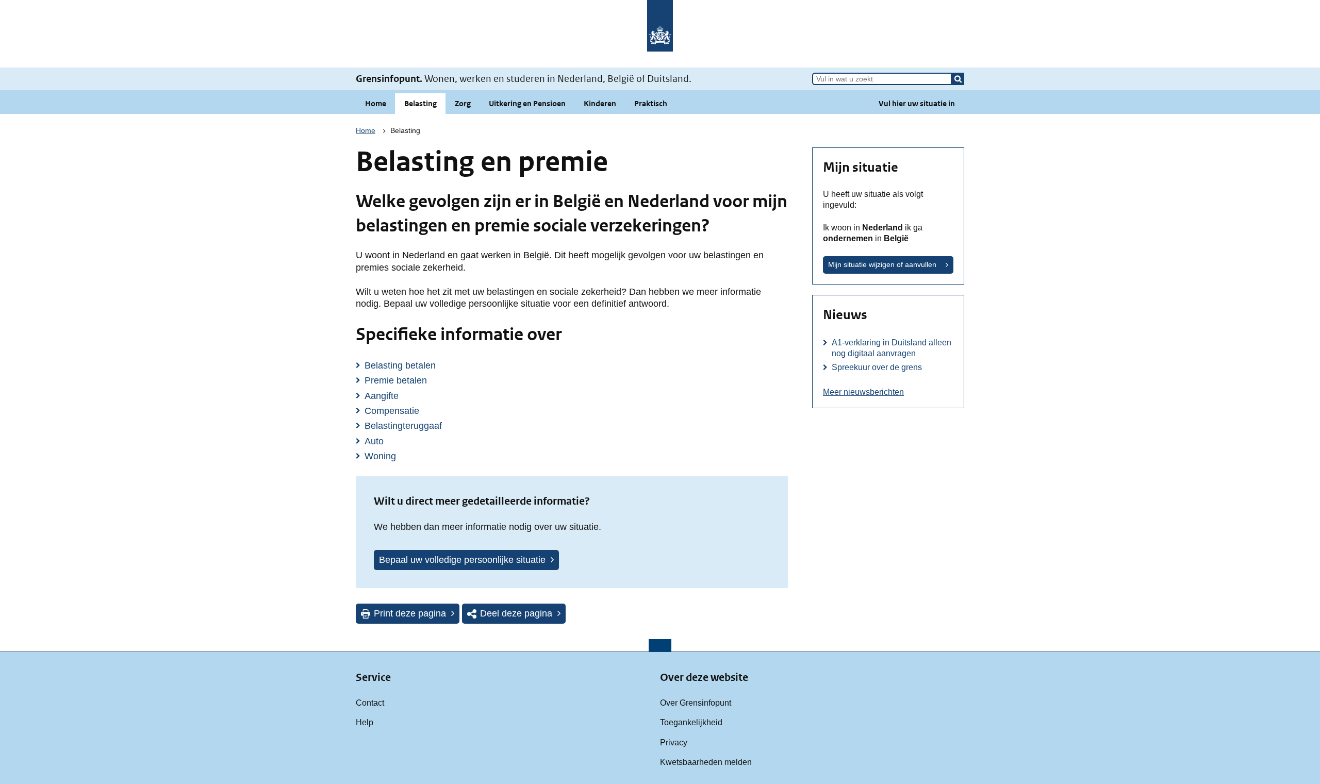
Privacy (673, 742)
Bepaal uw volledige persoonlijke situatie (462, 560)
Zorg (463, 103)
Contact (370, 702)
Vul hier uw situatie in (917, 103)
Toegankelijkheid (691, 722)
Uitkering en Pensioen (527, 103)
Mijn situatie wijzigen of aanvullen (882, 264)
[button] (958, 79)
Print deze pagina (410, 613)
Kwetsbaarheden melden (706, 761)
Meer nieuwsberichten (863, 391)
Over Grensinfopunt (695, 702)
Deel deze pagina (516, 613)
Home (375, 103)
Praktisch (650, 103)
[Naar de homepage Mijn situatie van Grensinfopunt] (660, 34)
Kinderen (600, 103)
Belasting (420, 103)
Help (364, 722)
